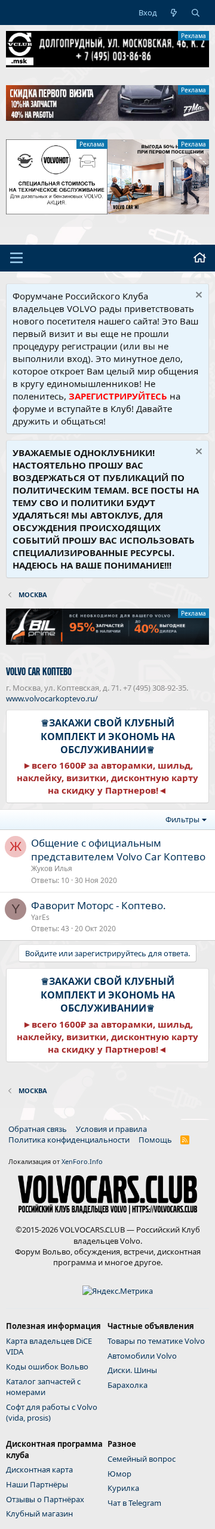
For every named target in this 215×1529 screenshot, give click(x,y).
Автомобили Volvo (142, 1355)
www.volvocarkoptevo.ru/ (52, 698)
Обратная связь (37, 1129)
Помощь (155, 1139)
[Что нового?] (174, 12)
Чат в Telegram (134, 1502)
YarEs (40, 917)
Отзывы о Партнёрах (45, 1499)
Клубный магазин (39, 1513)
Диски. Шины (132, 1370)
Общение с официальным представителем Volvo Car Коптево (118, 850)
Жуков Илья (51, 868)
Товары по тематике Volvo (156, 1340)
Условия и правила (111, 1129)
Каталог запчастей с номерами (43, 1386)
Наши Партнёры (37, 1484)
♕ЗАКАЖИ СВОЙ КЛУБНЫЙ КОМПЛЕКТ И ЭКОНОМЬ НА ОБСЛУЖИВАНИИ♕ (108, 736)
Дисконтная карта (39, 1469)
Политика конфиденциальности (69, 1139)
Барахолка (128, 1385)
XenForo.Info (82, 1161)
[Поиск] (196, 12)
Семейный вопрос (142, 1458)
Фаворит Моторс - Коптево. (98, 905)
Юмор (119, 1473)
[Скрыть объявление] (197, 296)
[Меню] (16, 258)
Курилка (123, 1488)
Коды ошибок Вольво (47, 1366)
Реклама (193, 36)
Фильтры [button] (182, 819)
